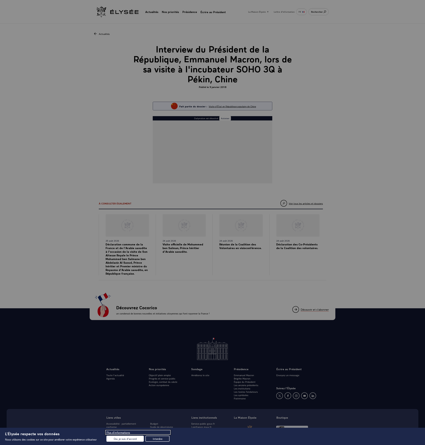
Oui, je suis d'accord (125, 439)
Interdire (157, 439)
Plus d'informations (118, 432)
